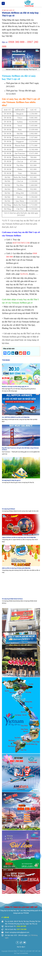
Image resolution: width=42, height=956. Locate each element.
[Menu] (3, 3)
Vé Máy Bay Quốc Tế (8, 10)
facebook (24, 274)
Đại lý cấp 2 (21, 947)
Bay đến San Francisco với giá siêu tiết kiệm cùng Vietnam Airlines (20, 448)
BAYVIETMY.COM (21, 243)
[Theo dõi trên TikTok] (21, 942)
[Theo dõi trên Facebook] (17, 942)
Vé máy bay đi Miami (8, 509)
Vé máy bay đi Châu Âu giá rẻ (11, 480)
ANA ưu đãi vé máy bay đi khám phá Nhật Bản (16, 568)
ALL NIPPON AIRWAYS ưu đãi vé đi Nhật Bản (15, 417)
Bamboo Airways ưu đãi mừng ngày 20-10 (15, 386)
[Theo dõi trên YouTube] (24, 942)
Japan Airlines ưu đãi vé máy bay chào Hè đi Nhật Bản (19, 537)
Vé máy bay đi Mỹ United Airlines (12, 599)
